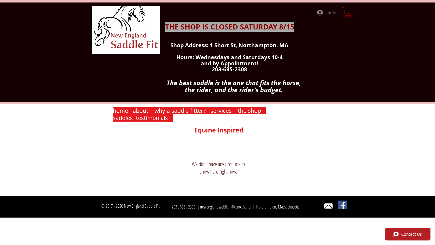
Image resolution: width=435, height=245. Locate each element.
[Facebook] (342, 205)
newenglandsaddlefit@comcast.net (225, 207)
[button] (348, 12)
